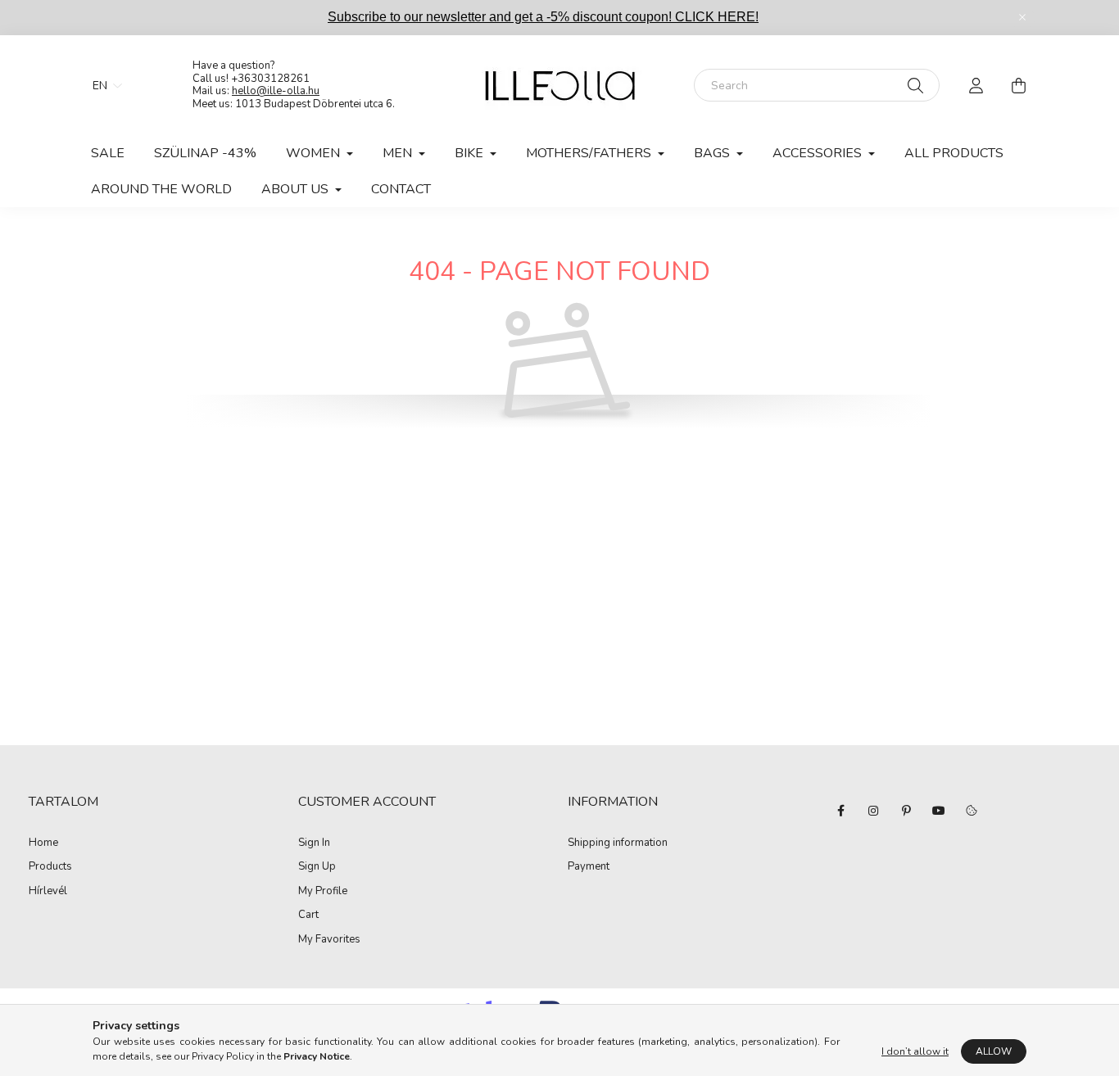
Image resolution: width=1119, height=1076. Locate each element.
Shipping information (618, 843)
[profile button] (975, 85)
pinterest (906, 810)
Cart (308, 915)
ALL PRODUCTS (953, 153)
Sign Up (317, 867)
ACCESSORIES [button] (818, 153)
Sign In (314, 843)
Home (43, 843)
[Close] (1022, 17)
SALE (108, 153)
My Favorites (329, 940)
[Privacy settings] (971, 810)
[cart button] (1018, 85)
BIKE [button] (471, 153)
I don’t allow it (915, 1051)
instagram (873, 810)
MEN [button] (399, 153)
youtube (938, 810)
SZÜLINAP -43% (205, 153)
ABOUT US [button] (296, 189)
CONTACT (401, 189)
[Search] (915, 85)
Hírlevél (48, 891)
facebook (840, 810)
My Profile (322, 891)
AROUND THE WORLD (161, 189)
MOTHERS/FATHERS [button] (590, 153)
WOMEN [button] (314, 153)
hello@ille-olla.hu (275, 91)
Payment (588, 867)
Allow (994, 1051)
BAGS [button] (713, 153)
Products (50, 867)
